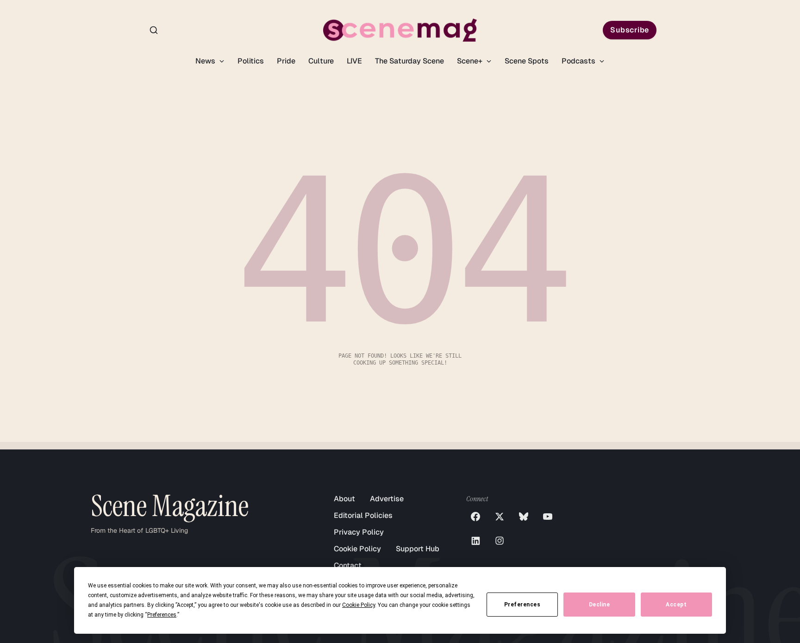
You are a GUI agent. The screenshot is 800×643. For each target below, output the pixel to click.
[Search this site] (154, 30)
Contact (348, 565)
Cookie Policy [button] (358, 605)
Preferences (522, 604)
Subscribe (629, 30)
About (344, 499)
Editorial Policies (363, 515)
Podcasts (579, 61)
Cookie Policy (357, 549)
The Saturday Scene (409, 61)
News (206, 61)
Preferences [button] (161, 614)
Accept (676, 604)
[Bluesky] (523, 516)
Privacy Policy (359, 532)
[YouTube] (547, 516)
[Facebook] (475, 516)
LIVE (354, 61)
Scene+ (470, 61)
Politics (251, 61)
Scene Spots (527, 61)
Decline (599, 604)
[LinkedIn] (475, 540)
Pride (286, 61)
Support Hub (417, 549)
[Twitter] (499, 516)
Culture (321, 61)
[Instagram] (499, 540)
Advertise (387, 499)
